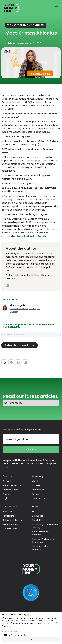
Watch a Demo (10, 489)
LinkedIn (14, 311)
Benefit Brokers (10, 524)
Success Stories (11, 528)
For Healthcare (10, 515)
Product (7, 481)
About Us (36, 481)
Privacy (35, 494)
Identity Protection (12, 485)
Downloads (37, 515)
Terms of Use (39, 498)
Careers (36, 485)
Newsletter (37, 520)
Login (5, 498)
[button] (56, 8)
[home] (10, 8)
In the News (38, 489)
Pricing (6, 494)
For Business (9, 511)
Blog (34, 511)
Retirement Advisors (13, 520)
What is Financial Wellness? (40, 533)
